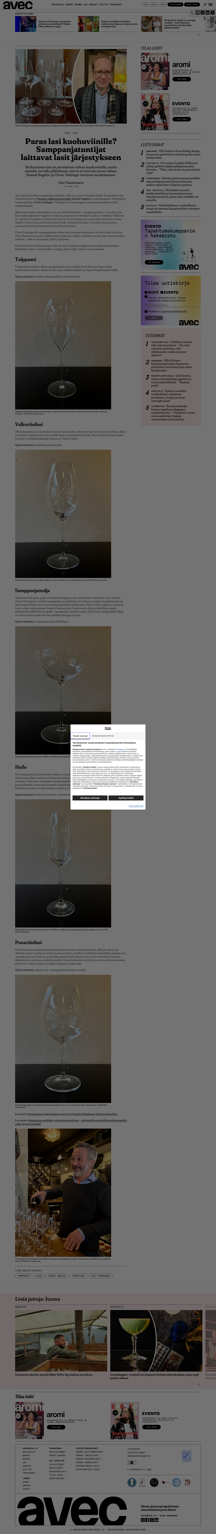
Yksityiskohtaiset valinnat (103, 735)
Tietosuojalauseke (136, 806)
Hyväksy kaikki (126, 798)
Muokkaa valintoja (90, 798)
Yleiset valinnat (80, 736)
